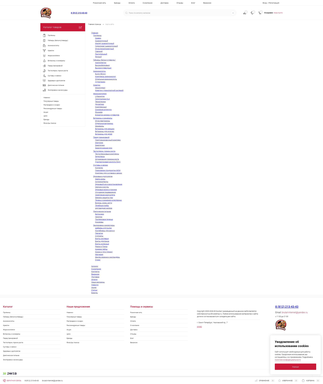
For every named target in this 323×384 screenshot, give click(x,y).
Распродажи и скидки (52, 105)
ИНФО (199, 327)
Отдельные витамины (104, 123)
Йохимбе (98, 112)
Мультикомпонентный (104, 49)
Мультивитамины (102, 121)
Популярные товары (51, 101)
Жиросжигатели (99, 94)
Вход (265, 3)
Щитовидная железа (103, 208)
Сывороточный (101, 41)
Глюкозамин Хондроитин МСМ (107, 170)
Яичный (98, 57)
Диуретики (99, 104)
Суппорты (99, 236)
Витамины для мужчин (104, 131)
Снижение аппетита (103, 110)
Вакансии (207, 3)
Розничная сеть (99, 3)
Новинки (47, 97)
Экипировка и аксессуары (104, 225)
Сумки (97, 260)
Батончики (99, 214)
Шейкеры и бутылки (103, 228)
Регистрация (274, 3)
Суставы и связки (100, 165)
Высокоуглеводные (103, 68)
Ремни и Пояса (101, 247)
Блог (193, 3)
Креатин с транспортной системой (109, 90)
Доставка (164, 3)
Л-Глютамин (100, 82)
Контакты (95, 272)
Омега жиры (100, 179)
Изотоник (99, 143)
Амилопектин (100, 63)
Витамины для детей (103, 134)
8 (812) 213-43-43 (79, 13)
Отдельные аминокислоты (106, 79)
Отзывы (180, 3)
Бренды (117, 3)
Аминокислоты (99, 71)
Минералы (99, 126)
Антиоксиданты (101, 182)
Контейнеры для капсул (105, 231)
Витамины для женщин (104, 129)
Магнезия (99, 254)
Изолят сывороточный (104, 43)
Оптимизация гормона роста (107, 159)
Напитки (98, 217)
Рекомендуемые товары (53, 108)
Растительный (101, 54)
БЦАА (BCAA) (100, 74)
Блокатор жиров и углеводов (107, 115)
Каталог (94, 266)
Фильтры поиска (50, 123)
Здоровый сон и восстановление (108, 184)
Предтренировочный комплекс (108, 140)
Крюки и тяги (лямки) (104, 252)
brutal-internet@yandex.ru (295, 312)
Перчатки (99, 233)
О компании (147, 3)
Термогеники (100, 102)
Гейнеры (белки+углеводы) (104, 60)
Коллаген (99, 168)
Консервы (99, 222)
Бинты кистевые (102, 239)
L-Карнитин (100, 96)
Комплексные (100, 107)
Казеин (98, 38)
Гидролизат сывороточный (106, 46)
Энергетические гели (103, 148)
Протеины (97, 35)
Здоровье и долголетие (102, 176)
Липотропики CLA (102, 99)
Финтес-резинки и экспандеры (107, 257)
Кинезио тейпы (101, 249)
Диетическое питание (102, 211)
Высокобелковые (102, 65)
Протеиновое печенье (104, 219)
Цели (45, 116)
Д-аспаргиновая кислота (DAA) (108, 162)
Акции (46, 112)
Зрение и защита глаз (104, 198)
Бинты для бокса (102, 241)
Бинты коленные (102, 244)
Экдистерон (100, 157)
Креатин (96, 85)
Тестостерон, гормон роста (104, 151)
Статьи (94, 290)
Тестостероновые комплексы (107, 154)
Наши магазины (98, 282)
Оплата (132, 3)
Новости (94, 285)
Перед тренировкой (101, 137)
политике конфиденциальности (288, 360)
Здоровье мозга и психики (106, 190)
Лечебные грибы (102, 205)
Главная (94, 33)
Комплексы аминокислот (105, 76)
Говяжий (98, 51)
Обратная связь (13, 381)
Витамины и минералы (102, 118)
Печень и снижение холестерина (108, 200)
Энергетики (100, 145)
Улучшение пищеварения (105, 192)
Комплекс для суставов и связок (108, 173)
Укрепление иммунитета (105, 195)
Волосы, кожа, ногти (103, 203)
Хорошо (295, 367)
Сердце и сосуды (102, 187)
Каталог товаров (52, 27)
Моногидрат (100, 88)
